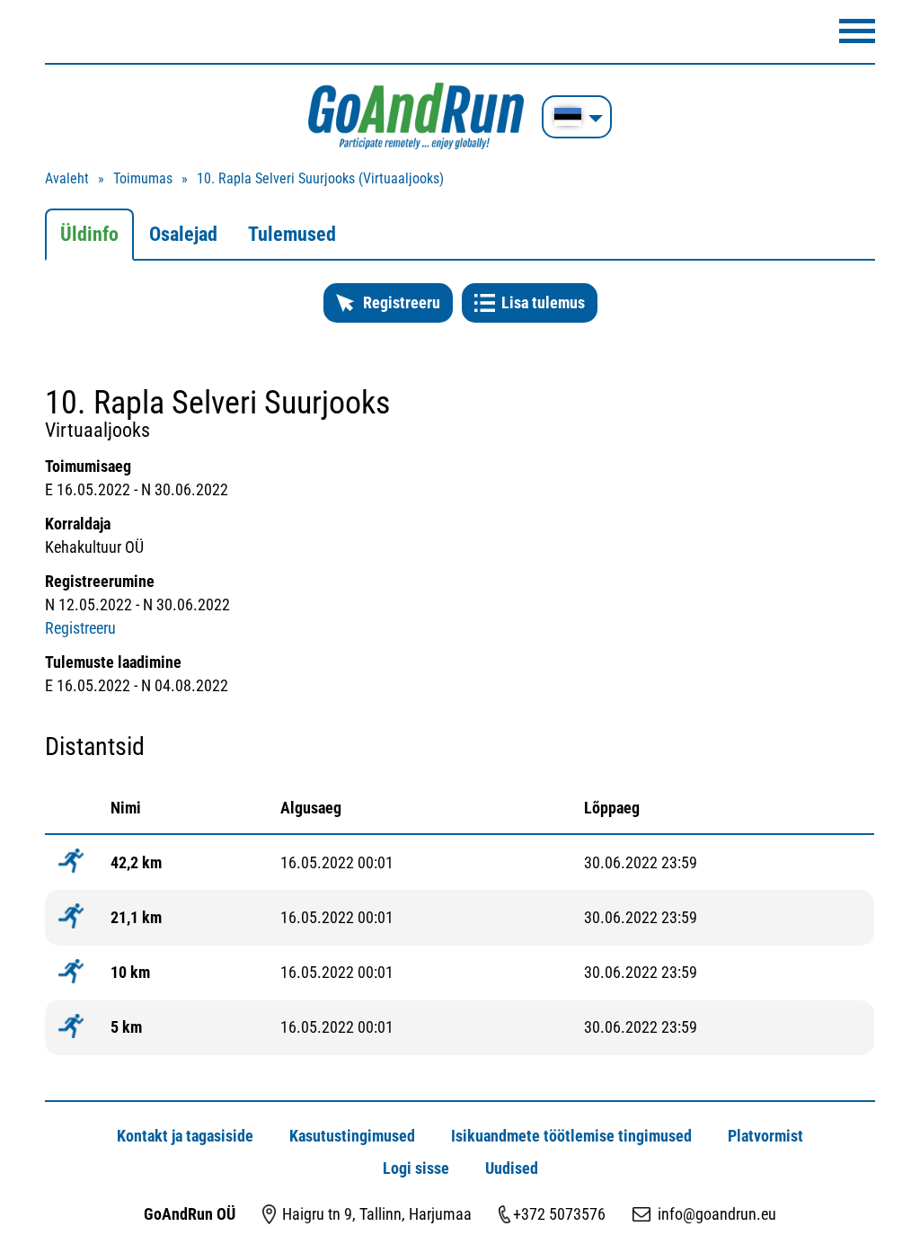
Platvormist (765, 1135)
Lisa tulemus (543, 302)
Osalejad (183, 234)
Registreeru (401, 302)
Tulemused (292, 234)
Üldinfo (89, 234)
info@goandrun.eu (717, 1213)
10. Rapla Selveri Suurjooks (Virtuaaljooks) (320, 178)
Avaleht (67, 178)
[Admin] (5, 11)
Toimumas (142, 178)
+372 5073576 (559, 1213)
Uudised (511, 1168)
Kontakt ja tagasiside (185, 1135)
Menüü (857, 31)
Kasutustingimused (352, 1135)
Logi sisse (416, 1168)
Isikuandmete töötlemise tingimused (571, 1135)
